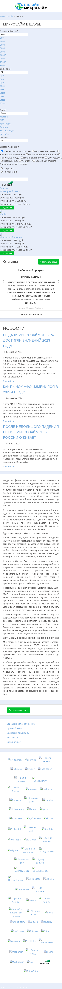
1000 (2, 41)
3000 (2, 48)
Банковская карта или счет (17, 151)
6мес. (3, 99)
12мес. (3, 103)
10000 (3, 55)
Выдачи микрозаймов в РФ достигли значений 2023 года (28, 340)
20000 (3, 58)
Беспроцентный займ (18, 732)
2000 (2, 44)
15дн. (3, 85)
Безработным (14, 741)
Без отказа (12, 737)
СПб (2, 120)
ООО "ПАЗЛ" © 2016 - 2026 (14, 987)
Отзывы (4, 188)
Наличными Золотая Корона (43, 154)
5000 (2, 51)
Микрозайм (7, 16)
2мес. (3, 92)
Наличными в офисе (33, 157)
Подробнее (7, 207)
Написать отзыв (49, 261)
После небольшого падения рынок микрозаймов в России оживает (31, 432)
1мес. (3, 89)
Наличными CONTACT (45, 151)
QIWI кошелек (54, 157)
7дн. (2, 82)
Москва (4, 116)
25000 (3, 62)
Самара (4, 127)
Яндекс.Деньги (10, 160)
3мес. (3, 96)
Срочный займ (14, 728)
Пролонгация (10, 171)
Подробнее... (9, 381)
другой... (4, 134)
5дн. (2, 79)
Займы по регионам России (21, 723)
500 (2, 37)
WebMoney (27, 160)
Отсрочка (9, 168)
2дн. (2, 75)
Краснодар (5, 123)
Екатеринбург (7, 130)
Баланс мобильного (46, 160)
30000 (3, 65)
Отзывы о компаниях (19, 710)
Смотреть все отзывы (31, 314)
